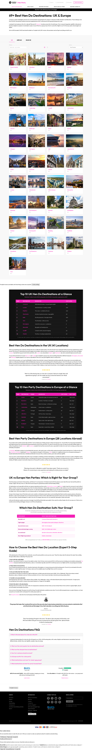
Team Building (12, 703)
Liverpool (25, 304)
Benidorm (23, 400)
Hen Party (22, 3)
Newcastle (25, 327)
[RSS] (60, 702)
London (25, 307)
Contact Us (30, 703)
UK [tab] (12, 40)
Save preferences (10, 749)
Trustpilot (49, 379)
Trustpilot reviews (14, 687)
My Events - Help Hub (32, 710)
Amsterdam (24, 407)
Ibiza (22, 427)
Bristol (61, 486)
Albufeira (23, 414)
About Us (30, 699)
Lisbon (23, 410)
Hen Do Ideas (30, 6)
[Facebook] (48, 698)
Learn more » (27, 678)
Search (10, 708)
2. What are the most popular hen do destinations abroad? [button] (27, 646)
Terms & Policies (31, 708)
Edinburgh (13, 357)
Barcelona (23, 404)
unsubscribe (70, 705)
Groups (10, 701)
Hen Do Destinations (17, 6)
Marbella (23, 417)
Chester (25, 334)
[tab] (46, 634)
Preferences (3, 737)
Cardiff (24, 330)
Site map (30, 712)
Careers (30, 701)
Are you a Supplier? (32, 705)
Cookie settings (35, 284)
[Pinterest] (48, 702)
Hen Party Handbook (75, 6)
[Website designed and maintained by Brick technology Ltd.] (80, 720)
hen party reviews (15, 594)
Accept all (15, 737)
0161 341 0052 (45, 539)
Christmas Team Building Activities (16, 706)
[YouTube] (56, 698)
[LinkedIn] (60, 698)
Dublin (23, 397)
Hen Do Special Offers (59, 6)
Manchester (26, 314)
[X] (52, 698)
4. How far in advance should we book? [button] (21, 653)
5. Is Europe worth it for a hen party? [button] (20, 656)
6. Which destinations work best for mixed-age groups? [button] (26, 660)
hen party (39, 24)
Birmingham (26, 324)
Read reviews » (65, 678)
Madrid (23, 420)
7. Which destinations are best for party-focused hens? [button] (26, 663)
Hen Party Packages (43, 6)
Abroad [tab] (19, 40)
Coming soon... (12, 705)
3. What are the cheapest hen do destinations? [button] (23, 649)
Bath (24, 317)
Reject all (9, 737)
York (24, 320)
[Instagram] (52, 702)
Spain (50, 452)
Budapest (23, 423)
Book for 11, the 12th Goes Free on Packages (46, 9)
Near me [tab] (28, 40)
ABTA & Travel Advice (32, 697)
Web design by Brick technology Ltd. (68, 720)
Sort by (70, 44)
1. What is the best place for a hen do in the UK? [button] (23, 634)
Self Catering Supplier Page (34, 706)
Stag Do (10, 699)
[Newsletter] (56, 702)
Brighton (25, 310)
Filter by (10, 44)
